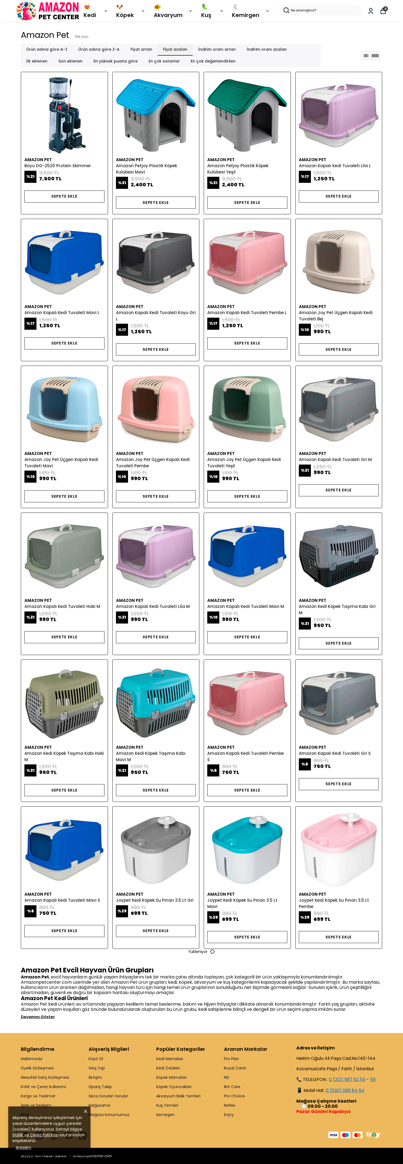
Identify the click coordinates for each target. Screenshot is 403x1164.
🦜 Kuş (206, 11)
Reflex (229, 1105)
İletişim (95, 1077)
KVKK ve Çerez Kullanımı (43, 1086)
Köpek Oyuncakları (174, 1086)
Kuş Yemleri (167, 1105)
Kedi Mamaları (169, 1058)
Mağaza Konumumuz (109, 1114)
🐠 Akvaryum (168, 11)
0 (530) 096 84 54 (345, 1090)
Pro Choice (234, 1096)
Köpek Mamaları (171, 1077)
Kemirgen (165, 1114)
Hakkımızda (31, 1058)
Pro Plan (231, 1058)
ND (226, 1077)
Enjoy (229, 1114)
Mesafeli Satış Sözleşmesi (45, 1077)
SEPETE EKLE (64, 196)
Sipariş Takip (100, 1086)
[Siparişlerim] (370, 11)
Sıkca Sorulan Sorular (108, 1096)
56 (373, 1079)
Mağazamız (99, 1105)
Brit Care (232, 1086)
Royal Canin (235, 1068)
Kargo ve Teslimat (38, 1096)
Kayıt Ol (96, 1058)
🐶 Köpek (125, 11)
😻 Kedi (90, 11)
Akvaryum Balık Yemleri (178, 1096)
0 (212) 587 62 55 (347, 1079)
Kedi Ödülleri (168, 1068)
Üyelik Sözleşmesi (37, 1068)
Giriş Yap (97, 1068)
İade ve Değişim (36, 1105)
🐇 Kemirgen (245, 11)
